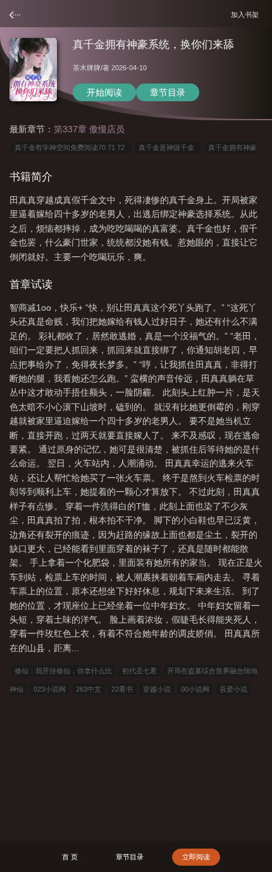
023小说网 (50, 689)
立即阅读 (196, 857)
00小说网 (195, 689)
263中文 (88, 689)
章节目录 (167, 92)
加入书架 (247, 14)
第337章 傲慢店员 (89, 129)
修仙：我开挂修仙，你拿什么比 (63, 671)
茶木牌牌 (87, 68)
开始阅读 (104, 92)
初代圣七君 (139, 671)
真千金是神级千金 (168, 147)
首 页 (70, 857)
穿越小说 (157, 689)
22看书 (122, 689)
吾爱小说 (233, 689)
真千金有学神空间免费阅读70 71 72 (71, 147)
